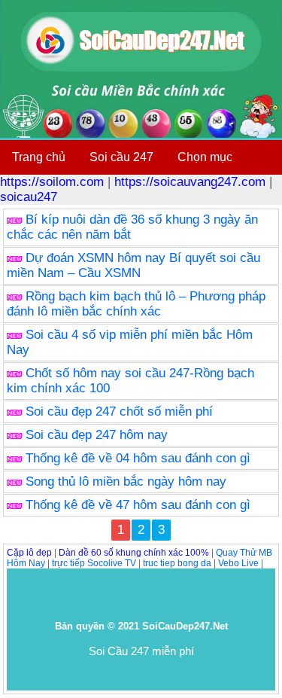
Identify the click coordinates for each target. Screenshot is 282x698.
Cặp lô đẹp (29, 552)
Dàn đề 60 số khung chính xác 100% (134, 552)
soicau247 (28, 197)
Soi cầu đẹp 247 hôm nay (97, 435)
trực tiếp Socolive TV (94, 563)
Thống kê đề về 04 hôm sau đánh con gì (138, 458)
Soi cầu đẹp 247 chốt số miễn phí (119, 411)
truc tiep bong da (177, 563)
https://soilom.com (52, 182)
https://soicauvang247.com (189, 182)
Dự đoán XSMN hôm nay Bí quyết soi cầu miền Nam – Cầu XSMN (133, 265)
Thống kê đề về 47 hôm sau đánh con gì (138, 505)
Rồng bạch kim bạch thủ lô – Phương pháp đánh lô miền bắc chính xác (136, 304)
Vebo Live (238, 563)
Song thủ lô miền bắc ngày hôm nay (126, 481)
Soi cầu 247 (121, 157)
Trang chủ (38, 157)
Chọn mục (204, 157)
